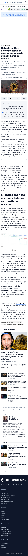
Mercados (7, 45)
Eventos (3, 517)
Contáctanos (4, 543)
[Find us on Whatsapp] (21, 484)
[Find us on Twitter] (3, 484)
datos (18, 155)
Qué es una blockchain (7, 501)
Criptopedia (4, 503)
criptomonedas (21, 219)
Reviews (3, 511)
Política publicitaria (6, 533)
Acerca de (3, 527)
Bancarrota (10, 322)
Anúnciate (3, 545)
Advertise (3, 547)
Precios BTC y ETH (5, 519)
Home (2, 45)
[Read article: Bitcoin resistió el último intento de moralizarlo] (4, 464)
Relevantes (20, 324)
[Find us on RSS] (16, 484)
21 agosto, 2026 (12, 378)
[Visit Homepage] (13, 2)
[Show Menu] (1, 2)
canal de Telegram (19, 14)
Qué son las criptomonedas (8, 495)
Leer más (5, 370)
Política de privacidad (6, 531)
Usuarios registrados (13, 395)
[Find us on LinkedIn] (13, 484)
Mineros (4, 324)
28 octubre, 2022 (21, 72)
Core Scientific (6, 142)
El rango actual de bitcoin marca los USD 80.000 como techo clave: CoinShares (17, 389)
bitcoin (3, 259)
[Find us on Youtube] (8, 484)
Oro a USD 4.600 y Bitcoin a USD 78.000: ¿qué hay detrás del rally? (17, 382)
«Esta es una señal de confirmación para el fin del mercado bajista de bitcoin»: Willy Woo (17, 455)
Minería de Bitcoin (5, 497)
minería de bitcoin (8, 173)
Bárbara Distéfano (9, 72)
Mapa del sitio (4, 535)
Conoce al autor (21, 436)
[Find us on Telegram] (11, 484)
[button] (14, 98)
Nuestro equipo (5, 529)
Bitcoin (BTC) (18, 322)
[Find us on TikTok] (18, 484)
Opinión (3, 515)
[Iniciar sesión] (25, 2)
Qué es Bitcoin (4, 493)
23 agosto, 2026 (15, 361)
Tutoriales (3, 513)
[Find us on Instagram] (6, 484)
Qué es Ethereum (5, 499)
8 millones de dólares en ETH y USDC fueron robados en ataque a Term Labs (17, 447)
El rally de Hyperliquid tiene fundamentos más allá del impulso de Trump (17, 398)
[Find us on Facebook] (1, 484)
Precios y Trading (11, 324)
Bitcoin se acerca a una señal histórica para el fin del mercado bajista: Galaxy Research (17, 375)
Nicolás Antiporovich (6, 361)
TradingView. (14, 250)
